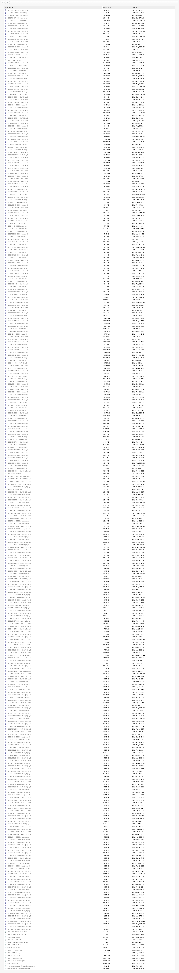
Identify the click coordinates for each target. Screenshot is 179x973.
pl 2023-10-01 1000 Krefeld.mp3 (17, 408)
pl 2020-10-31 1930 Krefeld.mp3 (17, 221)
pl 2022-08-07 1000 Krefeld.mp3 (17, 247)
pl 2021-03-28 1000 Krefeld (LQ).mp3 (19, 808)
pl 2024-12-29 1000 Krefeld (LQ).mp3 (19, 518)
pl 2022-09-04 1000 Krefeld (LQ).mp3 (19, 845)
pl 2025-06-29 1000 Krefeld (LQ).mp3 (19, 595)
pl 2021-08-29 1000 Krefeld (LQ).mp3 (19, 668)
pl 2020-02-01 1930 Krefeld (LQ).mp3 (19, 526)
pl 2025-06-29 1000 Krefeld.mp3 (17, 134)
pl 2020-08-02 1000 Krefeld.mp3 (17, 84)
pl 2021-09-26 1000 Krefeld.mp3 (17, 121)
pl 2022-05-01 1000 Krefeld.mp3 (17, 186)
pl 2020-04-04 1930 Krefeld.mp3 (17, 437)
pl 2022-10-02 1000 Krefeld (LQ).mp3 (19, 734)
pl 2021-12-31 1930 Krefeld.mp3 (17, 184)
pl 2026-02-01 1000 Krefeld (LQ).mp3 (19, 516)
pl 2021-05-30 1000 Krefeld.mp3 (17, 123)
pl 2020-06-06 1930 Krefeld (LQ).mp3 (19, 726)
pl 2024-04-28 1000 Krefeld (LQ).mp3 (19, 716)
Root (3, 2)
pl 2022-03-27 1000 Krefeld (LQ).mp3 (19, 892)
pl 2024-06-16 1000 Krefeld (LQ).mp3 (19, 471)
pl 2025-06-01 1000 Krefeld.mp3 (17, 152)
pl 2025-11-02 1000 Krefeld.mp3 (17, 55)
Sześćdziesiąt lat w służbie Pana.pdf (18, 969)
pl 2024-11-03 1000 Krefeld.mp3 (17, 36)
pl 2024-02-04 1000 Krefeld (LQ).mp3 (19, 853)
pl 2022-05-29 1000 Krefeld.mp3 (17, 297)
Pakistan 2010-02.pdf (13, 937)
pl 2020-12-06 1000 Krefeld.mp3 (17, 413)
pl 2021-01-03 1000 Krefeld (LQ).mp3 (18, 689)
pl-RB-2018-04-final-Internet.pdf (17, 932)
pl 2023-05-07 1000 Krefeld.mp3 (17, 455)
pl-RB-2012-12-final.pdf (14, 945)
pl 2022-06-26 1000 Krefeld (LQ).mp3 (19, 861)
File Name (8, 7)
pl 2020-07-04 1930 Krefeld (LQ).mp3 (19, 792)
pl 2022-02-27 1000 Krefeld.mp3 (17, 155)
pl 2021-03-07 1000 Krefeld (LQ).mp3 (19, 803)
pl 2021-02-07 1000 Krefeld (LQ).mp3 (19, 850)
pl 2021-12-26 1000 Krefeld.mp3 (17, 334)
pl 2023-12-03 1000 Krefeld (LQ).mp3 (19, 547)
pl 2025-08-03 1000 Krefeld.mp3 (17, 76)
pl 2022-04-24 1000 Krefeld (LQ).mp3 (19, 805)
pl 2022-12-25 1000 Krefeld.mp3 (17, 179)
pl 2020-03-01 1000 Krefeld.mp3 (17, 13)
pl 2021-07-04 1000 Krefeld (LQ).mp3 (19, 732)
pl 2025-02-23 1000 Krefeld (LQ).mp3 (19, 568)
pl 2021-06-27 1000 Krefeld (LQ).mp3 (19, 624)
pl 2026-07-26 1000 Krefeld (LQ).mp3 (19, 592)
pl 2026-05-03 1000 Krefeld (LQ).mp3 (19, 497)
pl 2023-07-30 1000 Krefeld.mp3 (17, 381)
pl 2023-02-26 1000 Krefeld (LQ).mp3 (19, 855)
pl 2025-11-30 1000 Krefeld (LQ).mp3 (18, 890)
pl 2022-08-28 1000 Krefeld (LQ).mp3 (19, 829)
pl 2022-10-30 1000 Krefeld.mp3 (17, 339)
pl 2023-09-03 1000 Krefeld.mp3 (17, 445)
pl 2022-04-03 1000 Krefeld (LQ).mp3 (19, 876)
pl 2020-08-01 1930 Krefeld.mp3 (17, 284)
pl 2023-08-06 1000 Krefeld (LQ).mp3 (19, 924)
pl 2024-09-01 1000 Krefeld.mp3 (17, 142)
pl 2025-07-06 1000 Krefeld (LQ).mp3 (19, 487)
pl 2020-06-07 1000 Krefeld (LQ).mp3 (19, 637)
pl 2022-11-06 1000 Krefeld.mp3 (17, 376)
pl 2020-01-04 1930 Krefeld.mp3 (17, 34)
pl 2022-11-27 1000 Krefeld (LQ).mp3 (18, 697)
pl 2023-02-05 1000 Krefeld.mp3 (17, 310)
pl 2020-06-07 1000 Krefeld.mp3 (17, 176)
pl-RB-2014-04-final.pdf (14, 489)
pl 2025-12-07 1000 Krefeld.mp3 (17, 18)
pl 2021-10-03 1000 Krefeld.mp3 (17, 279)
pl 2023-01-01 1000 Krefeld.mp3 (17, 439)
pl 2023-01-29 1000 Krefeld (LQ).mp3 (19, 700)
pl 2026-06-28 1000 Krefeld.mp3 (17, 313)
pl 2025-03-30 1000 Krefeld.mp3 (17, 234)
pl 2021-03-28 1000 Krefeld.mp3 (17, 347)
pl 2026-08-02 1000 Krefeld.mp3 (17, 47)
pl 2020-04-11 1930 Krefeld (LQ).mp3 (18, 866)
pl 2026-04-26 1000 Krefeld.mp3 (17, 92)
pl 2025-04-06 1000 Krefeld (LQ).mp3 (19, 576)
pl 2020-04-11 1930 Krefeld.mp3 (17, 405)
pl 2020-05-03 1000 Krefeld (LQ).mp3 (19, 655)
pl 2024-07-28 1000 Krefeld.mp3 (17, 316)
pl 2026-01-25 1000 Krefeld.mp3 (17, 181)
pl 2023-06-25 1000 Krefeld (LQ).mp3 (19, 692)
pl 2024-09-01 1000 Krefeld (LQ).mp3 (19, 603)
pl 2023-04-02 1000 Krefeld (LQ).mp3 (19, 705)
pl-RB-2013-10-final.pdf (14, 953)
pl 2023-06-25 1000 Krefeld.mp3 (17, 231)
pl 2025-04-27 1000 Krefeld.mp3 (17, 268)
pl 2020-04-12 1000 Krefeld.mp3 (17, 218)
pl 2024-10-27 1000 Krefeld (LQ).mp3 (19, 811)
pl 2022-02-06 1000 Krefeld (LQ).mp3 (19, 711)
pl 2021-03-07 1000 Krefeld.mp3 (17, 342)
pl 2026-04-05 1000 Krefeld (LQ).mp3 (19, 534)
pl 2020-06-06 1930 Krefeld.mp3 (17, 266)
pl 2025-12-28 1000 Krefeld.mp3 (17, 89)
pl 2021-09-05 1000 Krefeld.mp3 (17, 242)
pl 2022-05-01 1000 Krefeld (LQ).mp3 (19, 647)
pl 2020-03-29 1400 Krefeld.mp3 (17, 468)
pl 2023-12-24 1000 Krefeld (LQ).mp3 (19, 658)
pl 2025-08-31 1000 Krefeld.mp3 (17, 321)
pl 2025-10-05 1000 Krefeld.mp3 (17, 110)
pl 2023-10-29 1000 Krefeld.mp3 (17, 337)
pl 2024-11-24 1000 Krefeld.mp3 (17, 223)
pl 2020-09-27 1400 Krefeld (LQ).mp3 (19, 663)
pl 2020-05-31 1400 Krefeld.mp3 (17, 260)
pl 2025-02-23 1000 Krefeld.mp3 (17, 108)
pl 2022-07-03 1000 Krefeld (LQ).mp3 (19, 911)
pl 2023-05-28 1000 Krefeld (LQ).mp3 (19, 650)
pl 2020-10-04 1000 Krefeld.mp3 (17, 118)
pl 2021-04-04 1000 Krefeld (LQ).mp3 (19, 634)
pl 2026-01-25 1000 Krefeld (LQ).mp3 (19, 642)
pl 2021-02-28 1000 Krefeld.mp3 (17, 308)
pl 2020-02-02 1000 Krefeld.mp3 (17, 21)
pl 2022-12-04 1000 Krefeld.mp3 (17, 213)
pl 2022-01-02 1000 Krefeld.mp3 (17, 387)
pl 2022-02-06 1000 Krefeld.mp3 (17, 250)
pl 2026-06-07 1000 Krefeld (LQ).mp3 (19, 510)
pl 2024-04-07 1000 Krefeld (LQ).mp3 (19, 919)
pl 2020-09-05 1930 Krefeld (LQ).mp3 (19, 597)
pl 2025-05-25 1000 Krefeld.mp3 (17, 281)
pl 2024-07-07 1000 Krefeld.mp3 (17, 79)
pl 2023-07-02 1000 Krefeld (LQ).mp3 (19, 887)
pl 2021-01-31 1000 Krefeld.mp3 (17, 363)
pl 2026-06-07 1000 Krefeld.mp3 (17, 44)
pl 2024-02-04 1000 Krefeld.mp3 (17, 392)
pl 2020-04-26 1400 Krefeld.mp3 (17, 323)
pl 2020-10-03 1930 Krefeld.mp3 (17, 371)
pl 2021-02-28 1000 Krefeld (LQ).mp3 (19, 769)
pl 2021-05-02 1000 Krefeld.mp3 (17, 165)
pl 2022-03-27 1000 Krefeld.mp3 (17, 431)
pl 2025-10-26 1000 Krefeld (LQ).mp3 (19, 508)
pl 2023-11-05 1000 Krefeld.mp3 (17, 258)
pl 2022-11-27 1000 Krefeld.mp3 (17, 237)
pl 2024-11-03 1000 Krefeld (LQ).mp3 (18, 503)
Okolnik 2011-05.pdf (13, 963)
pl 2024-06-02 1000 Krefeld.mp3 (17, 355)
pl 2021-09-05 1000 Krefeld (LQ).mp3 (19, 703)
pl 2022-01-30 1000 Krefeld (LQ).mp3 (19, 653)
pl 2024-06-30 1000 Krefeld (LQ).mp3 (19, 713)
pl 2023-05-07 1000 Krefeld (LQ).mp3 (19, 916)
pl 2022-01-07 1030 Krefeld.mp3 (17, 160)
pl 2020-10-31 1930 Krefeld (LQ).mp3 (18, 682)
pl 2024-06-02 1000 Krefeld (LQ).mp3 (19, 816)
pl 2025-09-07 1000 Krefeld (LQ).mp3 (19, 589)
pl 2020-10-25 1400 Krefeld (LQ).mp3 (19, 858)
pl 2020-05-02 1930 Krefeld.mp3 (17, 379)
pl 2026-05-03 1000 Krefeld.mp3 (17, 31)
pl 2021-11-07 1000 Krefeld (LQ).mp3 (18, 755)
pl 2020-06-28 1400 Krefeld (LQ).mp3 (19, 766)
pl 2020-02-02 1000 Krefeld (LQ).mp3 (19, 484)
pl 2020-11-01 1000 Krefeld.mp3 (17, 147)
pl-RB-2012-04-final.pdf (14, 950)
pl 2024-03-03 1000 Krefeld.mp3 (17, 434)
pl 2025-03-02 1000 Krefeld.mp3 (17, 73)
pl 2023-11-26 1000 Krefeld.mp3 (17, 105)
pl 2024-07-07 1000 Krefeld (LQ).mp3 (19, 542)
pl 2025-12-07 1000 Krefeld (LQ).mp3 (19, 481)
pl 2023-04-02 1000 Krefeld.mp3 (17, 244)
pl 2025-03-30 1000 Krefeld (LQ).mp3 (19, 695)
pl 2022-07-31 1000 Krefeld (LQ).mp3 (19, 826)
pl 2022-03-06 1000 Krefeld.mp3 (17, 287)
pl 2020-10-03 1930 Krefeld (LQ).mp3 (19, 832)
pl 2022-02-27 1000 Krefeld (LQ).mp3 (19, 616)
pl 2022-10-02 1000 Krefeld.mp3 (17, 273)
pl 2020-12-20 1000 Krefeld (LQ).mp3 (19, 921)
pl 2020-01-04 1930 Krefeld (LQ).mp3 (19, 500)
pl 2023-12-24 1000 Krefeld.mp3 (17, 197)
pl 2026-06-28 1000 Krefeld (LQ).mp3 (19, 774)
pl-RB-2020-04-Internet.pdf (16, 961)
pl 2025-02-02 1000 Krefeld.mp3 (17, 57)
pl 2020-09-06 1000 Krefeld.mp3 (17, 94)
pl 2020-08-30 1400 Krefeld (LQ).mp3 (19, 871)
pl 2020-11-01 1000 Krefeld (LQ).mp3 (18, 608)
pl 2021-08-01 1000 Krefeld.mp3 (17, 226)
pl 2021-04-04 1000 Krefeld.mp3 (17, 173)
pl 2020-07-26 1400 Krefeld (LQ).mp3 (19, 787)
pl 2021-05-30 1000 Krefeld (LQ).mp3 (19, 584)
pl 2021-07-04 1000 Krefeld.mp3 (17, 271)
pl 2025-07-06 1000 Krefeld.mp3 (17, 23)
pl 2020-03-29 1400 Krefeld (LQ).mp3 (19, 929)
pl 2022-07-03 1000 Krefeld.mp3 (17, 450)
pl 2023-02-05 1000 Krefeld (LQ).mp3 (19, 771)
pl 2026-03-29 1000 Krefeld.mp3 (17, 68)
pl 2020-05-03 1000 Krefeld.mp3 (17, 194)
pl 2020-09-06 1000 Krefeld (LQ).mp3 (19, 555)
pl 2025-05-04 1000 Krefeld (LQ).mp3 (19, 545)
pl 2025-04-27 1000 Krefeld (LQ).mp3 (19, 729)
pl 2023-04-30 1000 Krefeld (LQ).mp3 (19, 790)
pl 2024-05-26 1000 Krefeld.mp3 (17, 200)
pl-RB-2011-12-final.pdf (14, 940)
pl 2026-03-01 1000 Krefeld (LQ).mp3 (19, 492)
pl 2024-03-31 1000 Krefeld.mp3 (17, 421)
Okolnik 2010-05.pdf (13, 948)
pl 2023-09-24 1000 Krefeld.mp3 (17, 466)
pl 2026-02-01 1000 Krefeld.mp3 (17, 50)
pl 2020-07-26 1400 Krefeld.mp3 (17, 326)
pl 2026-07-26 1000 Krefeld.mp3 (17, 131)
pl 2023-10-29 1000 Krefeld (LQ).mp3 (19, 797)
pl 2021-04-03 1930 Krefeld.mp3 (17, 215)
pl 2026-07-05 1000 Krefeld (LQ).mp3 (19, 495)
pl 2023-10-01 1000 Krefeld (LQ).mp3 (18, 869)
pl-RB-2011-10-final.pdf (14, 955)
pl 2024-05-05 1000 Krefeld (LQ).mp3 (19, 574)
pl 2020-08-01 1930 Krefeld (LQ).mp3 (19, 745)
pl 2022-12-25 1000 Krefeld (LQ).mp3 (19, 640)
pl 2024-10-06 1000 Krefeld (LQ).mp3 (19, 558)
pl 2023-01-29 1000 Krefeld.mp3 (17, 239)
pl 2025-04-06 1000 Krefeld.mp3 (17, 115)
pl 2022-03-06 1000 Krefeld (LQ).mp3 (19, 747)
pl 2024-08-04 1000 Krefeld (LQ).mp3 (19, 587)
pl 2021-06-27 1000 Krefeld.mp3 (17, 163)
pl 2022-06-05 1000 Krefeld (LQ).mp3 (19, 666)
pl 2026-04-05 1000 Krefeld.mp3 (17, 71)
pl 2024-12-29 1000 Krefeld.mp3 (17, 52)
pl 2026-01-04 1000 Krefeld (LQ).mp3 (19, 560)
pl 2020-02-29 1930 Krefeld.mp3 (17, 39)
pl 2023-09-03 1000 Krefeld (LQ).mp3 (19, 905)
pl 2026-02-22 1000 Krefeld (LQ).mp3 (19, 750)
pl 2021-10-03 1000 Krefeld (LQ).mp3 (18, 740)
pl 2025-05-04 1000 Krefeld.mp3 (17, 81)
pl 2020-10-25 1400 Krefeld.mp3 (17, 397)
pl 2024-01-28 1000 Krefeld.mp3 (17, 374)
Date (133, 7)
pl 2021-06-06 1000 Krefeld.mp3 (17, 300)
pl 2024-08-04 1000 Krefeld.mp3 (17, 126)
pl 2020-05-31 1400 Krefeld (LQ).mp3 (19, 721)
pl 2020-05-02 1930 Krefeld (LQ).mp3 (19, 840)
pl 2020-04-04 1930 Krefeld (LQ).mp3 (19, 898)
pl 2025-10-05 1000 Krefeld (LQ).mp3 (19, 571)
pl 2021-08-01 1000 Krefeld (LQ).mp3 (18, 687)
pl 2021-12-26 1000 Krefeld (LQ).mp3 (18, 795)
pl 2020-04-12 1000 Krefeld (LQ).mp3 (19, 679)
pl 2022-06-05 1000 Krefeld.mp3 (17, 205)
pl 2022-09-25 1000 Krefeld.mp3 (17, 292)
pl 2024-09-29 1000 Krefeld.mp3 (17, 150)
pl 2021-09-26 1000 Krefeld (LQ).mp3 (19, 581)
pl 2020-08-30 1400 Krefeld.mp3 (17, 410)
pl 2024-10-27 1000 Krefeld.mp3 (17, 350)
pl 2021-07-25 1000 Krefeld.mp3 (17, 171)
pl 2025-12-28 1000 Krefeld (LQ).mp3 (19, 550)
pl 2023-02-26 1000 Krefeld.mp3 (17, 395)
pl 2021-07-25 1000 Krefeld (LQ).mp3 (19, 632)
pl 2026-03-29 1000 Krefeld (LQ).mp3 (19, 532)
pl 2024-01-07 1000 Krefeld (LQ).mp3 (19, 903)
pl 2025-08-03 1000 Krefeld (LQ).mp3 (19, 539)
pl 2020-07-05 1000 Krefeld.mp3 (17, 139)
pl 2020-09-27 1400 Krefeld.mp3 (17, 202)
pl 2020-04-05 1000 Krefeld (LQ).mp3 (19, 863)
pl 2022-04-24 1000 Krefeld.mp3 (17, 345)
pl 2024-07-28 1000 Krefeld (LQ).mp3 (19, 776)
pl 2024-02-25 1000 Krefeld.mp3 (17, 352)
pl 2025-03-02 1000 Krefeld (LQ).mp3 (19, 537)
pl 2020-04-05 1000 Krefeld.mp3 (17, 402)
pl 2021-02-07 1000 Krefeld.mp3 (17, 389)
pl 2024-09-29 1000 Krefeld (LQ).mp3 (19, 611)
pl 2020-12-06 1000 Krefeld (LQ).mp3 (19, 874)
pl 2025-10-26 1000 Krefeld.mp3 (17, 42)
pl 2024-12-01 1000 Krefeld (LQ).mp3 (18, 529)
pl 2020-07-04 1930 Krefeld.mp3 (17, 331)
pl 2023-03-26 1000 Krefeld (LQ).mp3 (19, 879)
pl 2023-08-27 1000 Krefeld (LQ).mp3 (19, 763)
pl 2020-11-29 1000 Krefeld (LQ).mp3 (18, 908)
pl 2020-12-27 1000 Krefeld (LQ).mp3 (19, 913)
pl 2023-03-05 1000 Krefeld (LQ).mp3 (19, 821)
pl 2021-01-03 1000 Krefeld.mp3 (17, 229)
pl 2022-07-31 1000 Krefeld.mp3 (17, 366)
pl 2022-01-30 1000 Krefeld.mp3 (17, 192)
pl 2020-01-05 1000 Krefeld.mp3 (17, 15)
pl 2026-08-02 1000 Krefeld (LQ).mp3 (19, 513)
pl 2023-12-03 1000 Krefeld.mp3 (17, 86)
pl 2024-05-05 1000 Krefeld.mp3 (17, 113)
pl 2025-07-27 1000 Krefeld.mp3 (17, 210)
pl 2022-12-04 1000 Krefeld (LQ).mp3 (19, 674)
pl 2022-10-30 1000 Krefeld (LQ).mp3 (19, 800)
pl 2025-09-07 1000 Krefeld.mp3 (17, 129)
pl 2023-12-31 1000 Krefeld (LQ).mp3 (18, 737)
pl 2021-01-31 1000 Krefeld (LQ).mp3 (18, 824)
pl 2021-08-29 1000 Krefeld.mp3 (17, 208)
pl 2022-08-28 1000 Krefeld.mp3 (17, 368)
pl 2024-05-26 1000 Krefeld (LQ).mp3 (19, 661)
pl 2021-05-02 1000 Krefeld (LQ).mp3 (19, 626)
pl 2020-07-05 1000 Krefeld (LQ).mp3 (19, 600)
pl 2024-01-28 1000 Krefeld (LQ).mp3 (19, 834)
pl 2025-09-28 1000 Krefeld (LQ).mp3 (19, 884)
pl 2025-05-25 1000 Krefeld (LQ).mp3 (19, 742)
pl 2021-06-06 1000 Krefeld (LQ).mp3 (19, 761)
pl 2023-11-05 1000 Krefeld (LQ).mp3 (18, 718)
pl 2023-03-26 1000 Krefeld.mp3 (17, 418)
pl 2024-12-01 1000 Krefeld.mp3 (17, 65)
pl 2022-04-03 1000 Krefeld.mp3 (17, 416)
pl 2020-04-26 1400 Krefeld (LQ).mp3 (19, 784)
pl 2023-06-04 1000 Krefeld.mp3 (17, 263)
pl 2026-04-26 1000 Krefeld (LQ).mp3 (19, 553)
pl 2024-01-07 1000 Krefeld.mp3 (17, 442)
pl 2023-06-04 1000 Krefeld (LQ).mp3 (19, 724)
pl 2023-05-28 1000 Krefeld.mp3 (17, 189)
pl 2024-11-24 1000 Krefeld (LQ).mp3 (18, 684)
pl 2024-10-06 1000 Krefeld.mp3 (17, 97)
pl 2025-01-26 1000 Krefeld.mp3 (17, 318)
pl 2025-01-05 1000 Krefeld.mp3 (17, 158)
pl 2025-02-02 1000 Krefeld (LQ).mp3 (19, 524)
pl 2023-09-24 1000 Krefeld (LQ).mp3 (19, 927)
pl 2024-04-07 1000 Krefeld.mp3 (17, 458)
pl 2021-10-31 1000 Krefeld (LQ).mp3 (18, 605)
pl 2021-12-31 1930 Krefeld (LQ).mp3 (18, 645)
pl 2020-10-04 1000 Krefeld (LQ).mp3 (19, 579)
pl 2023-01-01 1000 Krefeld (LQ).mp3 (18, 900)
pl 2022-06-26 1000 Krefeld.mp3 (17, 400)
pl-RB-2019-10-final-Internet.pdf (17, 934)
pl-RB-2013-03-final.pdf (14, 958)
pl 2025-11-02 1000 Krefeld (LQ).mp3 (18, 521)
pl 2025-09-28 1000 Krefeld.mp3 (17, 424)
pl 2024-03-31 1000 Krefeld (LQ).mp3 (19, 882)
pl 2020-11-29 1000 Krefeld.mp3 (17, 447)
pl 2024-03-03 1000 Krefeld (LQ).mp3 (19, 895)
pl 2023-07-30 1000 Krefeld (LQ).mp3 (19, 842)
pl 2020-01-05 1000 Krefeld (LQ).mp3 (19, 479)
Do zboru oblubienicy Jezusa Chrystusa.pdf (21, 966)
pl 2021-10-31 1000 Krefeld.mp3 (17, 144)
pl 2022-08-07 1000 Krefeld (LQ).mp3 (19, 708)
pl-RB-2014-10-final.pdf (14, 60)
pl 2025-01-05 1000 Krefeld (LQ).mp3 (19, 618)
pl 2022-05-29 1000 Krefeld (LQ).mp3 (19, 758)
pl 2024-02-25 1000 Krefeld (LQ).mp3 (19, 813)
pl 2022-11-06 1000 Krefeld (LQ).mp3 (18, 837)
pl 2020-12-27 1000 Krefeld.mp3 (17, 452)
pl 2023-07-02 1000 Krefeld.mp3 (17, 426)
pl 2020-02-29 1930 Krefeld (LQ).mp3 (19, 505)
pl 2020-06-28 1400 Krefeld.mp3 (17, 305)
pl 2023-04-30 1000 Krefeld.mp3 (17, 329)
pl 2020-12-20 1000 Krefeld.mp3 (17, 460)
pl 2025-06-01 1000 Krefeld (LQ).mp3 (19, 613)
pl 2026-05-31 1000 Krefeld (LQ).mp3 (19, 563)
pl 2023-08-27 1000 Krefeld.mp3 (17, 302)
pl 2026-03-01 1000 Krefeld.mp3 (17, 26)
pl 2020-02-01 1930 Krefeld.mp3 (17, 63)
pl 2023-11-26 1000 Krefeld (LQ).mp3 (18, 566)
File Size (106, 7)
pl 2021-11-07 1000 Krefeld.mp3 (17, 294)
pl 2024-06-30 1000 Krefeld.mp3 (17, 252)
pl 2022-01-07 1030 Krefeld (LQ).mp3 (19, 621)
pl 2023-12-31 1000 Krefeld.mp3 (17, 276)
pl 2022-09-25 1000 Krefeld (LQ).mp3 (19, 753)
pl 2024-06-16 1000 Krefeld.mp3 (17, 10)
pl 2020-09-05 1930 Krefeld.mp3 (17, 137)
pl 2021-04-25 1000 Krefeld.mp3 (17, 168)
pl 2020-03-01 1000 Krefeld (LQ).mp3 (19, 476)
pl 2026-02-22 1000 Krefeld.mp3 (17, 289)
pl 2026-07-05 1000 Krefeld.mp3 (17, 29)
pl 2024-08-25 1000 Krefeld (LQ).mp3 (19, 819)
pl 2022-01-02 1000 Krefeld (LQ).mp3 (19, 847)
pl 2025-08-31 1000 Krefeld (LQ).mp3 (19, 782)
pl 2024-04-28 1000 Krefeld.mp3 (17, 255)
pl (8, 2)
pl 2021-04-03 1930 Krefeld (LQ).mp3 (19, 676)
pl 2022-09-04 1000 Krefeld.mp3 (17, 384)
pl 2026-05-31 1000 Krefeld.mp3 (17, 102)
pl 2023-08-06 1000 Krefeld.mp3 (17, 463)
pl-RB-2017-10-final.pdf (14, 474)
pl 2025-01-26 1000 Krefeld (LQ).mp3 (19, 779)
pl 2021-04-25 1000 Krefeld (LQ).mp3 (19, 629)
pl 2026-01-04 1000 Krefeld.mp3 (17, 100)
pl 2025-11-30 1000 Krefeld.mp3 (17, 429)
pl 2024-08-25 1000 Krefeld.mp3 (17, 358)
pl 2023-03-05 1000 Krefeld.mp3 (17, 360)
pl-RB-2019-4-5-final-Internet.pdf (17, 942)
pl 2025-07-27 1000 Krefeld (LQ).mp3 (19, 671)
